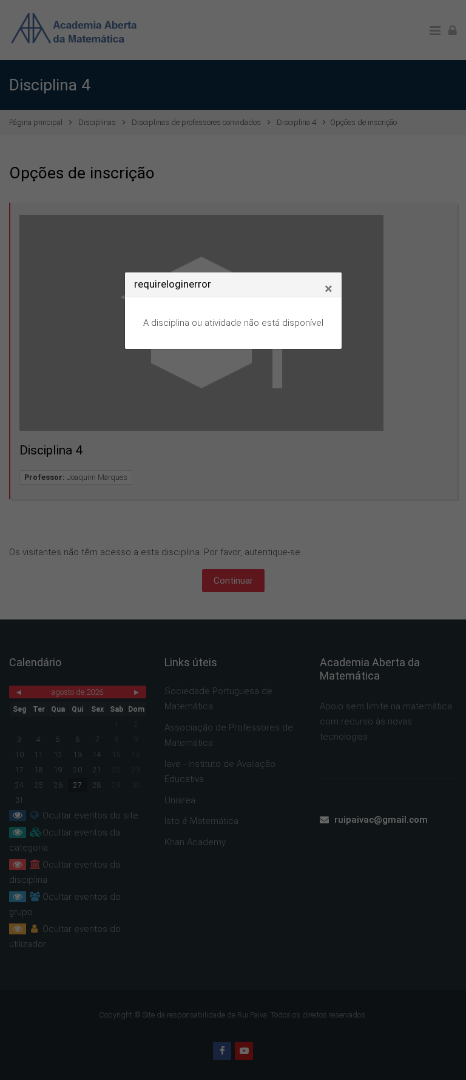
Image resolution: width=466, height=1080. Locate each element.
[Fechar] (329, 289)
